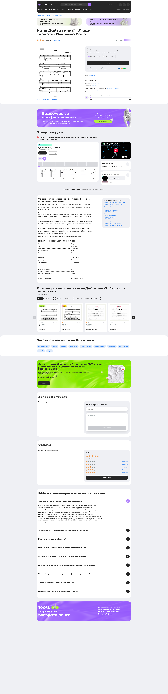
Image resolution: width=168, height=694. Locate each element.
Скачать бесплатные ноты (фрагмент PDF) (49, 99)
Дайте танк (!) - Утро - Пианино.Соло (113, 204)
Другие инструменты (54, 9)
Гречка (55, 346)
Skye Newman (123, 346)
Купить (108, 63)
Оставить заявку (103, 121)
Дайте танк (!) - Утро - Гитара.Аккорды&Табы (109, 218)
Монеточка (73, 346)
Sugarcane (112, 346)
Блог (91, 9)
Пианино (40, 9)
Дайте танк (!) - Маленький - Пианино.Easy (114, 202)
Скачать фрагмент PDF (48, 318)
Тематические (69, 9)
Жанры (62, 9)
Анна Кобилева (97, 91)
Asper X (40, 351)
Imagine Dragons (43, 346)
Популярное (77, 9)
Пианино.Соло (95, 83)
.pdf (106, 56)
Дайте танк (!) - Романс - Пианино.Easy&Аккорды (110, 214)
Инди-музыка (91, 77)
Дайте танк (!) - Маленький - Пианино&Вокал (111, 207)
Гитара (45, 9)
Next (133, 317)
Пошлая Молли (86, 346)
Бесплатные (85, 9)
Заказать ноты (111, 4)
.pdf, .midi (92, 56)
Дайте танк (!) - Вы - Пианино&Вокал (113, 221)
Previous (34, 317)
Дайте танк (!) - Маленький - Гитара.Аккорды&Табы (111, 211)
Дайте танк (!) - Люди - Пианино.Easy (113, 225)
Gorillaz (63, 346)
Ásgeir (49, 351)
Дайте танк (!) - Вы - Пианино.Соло (112, 223)
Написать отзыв (107, 477)
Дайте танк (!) (92, 75)
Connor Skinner (99, 346)
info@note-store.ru (126, 9)
